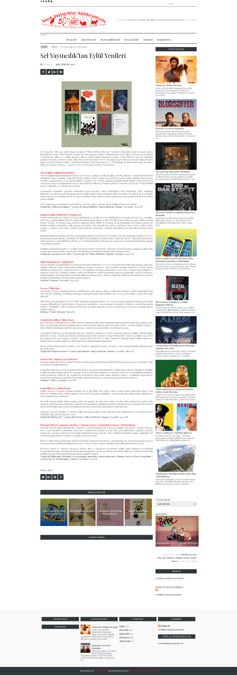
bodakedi (48, 64)
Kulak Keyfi (132, 39)
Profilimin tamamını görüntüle (169, 594)
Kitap (54, 47)
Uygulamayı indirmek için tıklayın (170, 578)
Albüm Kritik (124, 641)
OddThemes (101, 671)
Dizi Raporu (124, 637)
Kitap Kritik (124, 633)
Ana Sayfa (71, 39)
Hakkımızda (164, 39)
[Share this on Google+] (55, 72)
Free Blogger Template (143, 671)
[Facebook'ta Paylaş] (43, 72)
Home (44, 47)
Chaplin (148, 39)
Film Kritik (123, 630)
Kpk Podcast (88, 39)
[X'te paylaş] (49, 72)
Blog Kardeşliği (110, 39)
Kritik (121, 626)
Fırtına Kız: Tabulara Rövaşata (105, 627)
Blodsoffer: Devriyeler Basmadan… (101, 646)
